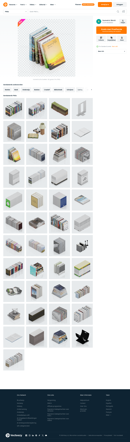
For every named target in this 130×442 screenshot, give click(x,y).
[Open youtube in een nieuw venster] (46, 435)
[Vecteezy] (5, 4)
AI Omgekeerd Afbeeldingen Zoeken (27, 419)
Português (109, 406)
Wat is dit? (115, 46)
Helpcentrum (84, 400)
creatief (47, 90)
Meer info (101, 51)
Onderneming (22, 409)
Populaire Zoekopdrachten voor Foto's (58, 415)
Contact (82, 403)
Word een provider (83, 410)
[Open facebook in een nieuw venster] (26, 435)
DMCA (49, 403)
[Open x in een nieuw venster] (43, 435)
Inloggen (120, 4)
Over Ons (83, 406)
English (108, 400)
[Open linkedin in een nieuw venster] (33, 435)
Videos (32, 5)
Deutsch (109, 409)
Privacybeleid (108, 435)
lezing (80, 90)
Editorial (42, 5)
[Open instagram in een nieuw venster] (29, 435)
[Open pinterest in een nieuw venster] (36, 435)
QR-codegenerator (23, 426)
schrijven (70, 90)
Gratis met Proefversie (111, 30)
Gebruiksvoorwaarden (95, 435)
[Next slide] (89, 89)
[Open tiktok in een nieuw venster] (39, 435)
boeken (37, 90)
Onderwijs (20, 412)
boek (16, 90)
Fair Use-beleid (118, 435)
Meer (52, 5)
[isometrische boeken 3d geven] (13, 108)
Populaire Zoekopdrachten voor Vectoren (58, 410)
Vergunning (51, 400)
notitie (7, 90)
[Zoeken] (118, 11)
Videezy (19, 406)
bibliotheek (58, 90)
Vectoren (12, 5)
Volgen (123, 22)
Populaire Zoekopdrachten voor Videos (58, 419)
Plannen (78, 4)
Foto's (22, 5)
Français (109, 412)
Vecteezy (20, 403)
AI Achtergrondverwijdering (26, 423)
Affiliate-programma (54, 406)
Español (108, 403)
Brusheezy (20, 400)
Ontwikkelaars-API (23, 415)
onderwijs (26, 90)
